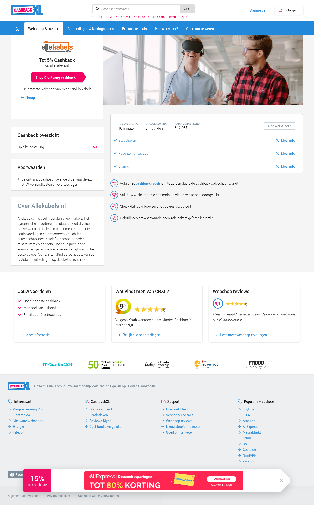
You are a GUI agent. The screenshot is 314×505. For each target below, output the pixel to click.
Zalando (249, 461)
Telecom (19, 432)
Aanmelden (258, 10)
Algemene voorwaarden (23, 496)
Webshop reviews (179, 421)
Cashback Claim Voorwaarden (98, 496)
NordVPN (250, 455)
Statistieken (99, 415)
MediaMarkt (252, 432)
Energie (18, 426)
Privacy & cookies (58, 496)
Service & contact (179, 415)
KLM (109, 17)
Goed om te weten (180, 432)
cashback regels (148, 183)
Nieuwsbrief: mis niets (183, 426)
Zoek (187, 9)
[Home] (17, 28)
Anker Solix (141, 17)
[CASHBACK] (27, 10)
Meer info (288, 140)
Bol (245, 444)
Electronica (21, 415)
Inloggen (291, 10)
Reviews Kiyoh (101, 421)
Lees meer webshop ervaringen (243, 334)
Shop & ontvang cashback (55, 77)
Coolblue (249, 450)
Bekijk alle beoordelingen (141, 334)
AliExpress (123, 17)
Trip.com (159, 17)
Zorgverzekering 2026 (29, 409)
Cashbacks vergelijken (106, 426)
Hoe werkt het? (177, 409)
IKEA (246, 415)
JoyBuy (248, 409)
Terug (30, 97)
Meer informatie (37, 334)
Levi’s (183, 17)
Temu (172, 17)
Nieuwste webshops (28, 421)
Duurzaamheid (101, 409)
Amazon (249, 421)
